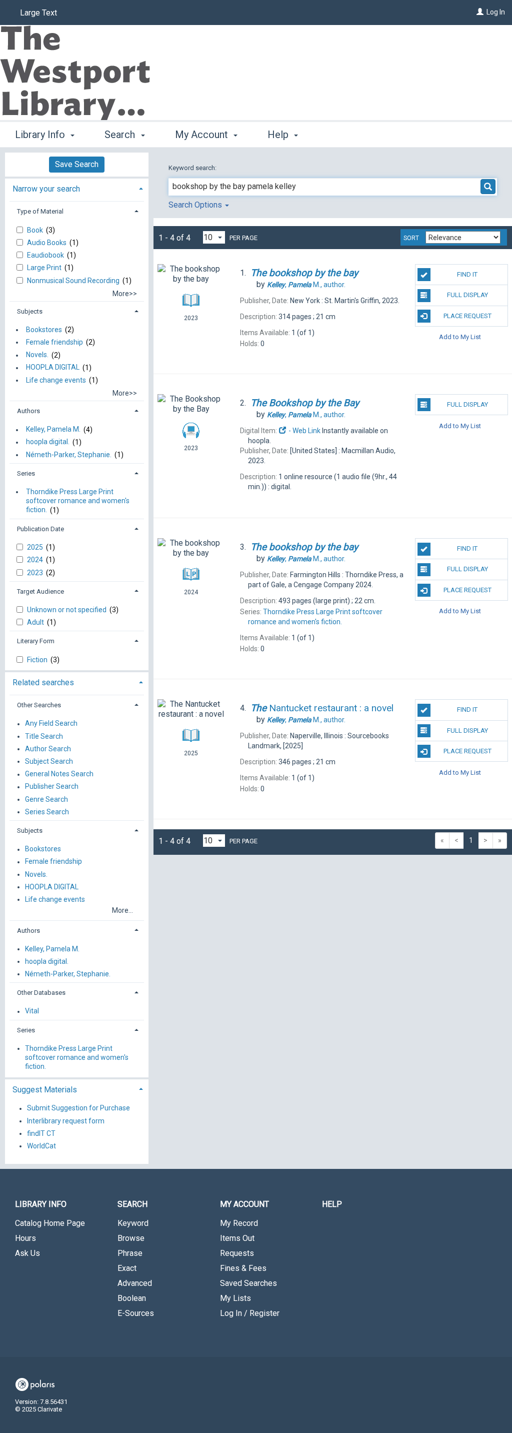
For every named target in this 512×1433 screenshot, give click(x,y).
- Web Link (303, 431)
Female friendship (54, 342)
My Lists (235, 1298)
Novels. (37, 355)
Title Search (44, 736)
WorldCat (41, 1146)
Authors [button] (28, 411)
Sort (411, 238)
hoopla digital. (48, 442)
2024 (35, 560)
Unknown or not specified (67, 610)
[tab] (76, 188)
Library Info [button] (41, 135)
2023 (35, 573)
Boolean (132, 1298)
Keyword (133, 1223)
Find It (467, 274)
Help (332, 1204)
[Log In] (480, 12)
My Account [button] (202, 135)
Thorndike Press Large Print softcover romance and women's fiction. (78, 501)
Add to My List (460, 337)
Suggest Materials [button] (44, 1089)
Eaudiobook (46, 255)
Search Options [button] (196, 205)
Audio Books (47, 243)
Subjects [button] (29, 311)
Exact (127, 1268)
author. (306, 285)
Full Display (467, 295)
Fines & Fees (243, 1268)
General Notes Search (59, 774)
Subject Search (49, 761)
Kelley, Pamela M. (53, 430)
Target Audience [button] (40, 591)
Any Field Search (51, 724)
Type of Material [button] (40, 211)
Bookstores (44, 330)
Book (35, 230)
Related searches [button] (43, 682)
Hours (25, 1238)
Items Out (237, 1238)
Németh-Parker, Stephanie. (69, 455)
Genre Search (46, 799)
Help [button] (279, 135)
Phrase (130, 1253)
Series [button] (26, 473)
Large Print (45, 268)
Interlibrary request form (65, 1121)
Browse (131, 1238)
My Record (239, 1223)
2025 (35, 547)
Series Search (47, 812)
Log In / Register (250, 1313)
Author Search (48, 749)
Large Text (38, 13)
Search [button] (121, 135)
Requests (237, 1253)
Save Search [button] (76, 164)
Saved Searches (248, 1283)
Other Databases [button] (41, 992)
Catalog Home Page (50, 1223)
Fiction (38, 660)
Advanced (135, 1283)
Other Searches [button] (39, 705)
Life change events (56, 380)
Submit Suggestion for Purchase (78, 1108)
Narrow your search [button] (46, 189)
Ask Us (27, 1253)
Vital (32, 1011)
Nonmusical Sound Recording (74, 281)
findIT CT (41, 1133)
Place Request (468, 316)
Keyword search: (193, 168)
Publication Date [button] (40, 529)
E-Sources (136, 1313)
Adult (36, 622)
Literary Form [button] (35, 641)
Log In (495, 12)
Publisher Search (51, 787)
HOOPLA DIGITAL (53, 368)
